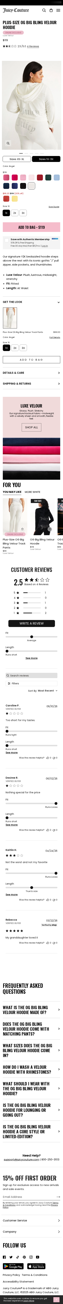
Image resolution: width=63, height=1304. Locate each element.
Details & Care (13, 373)
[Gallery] (15, 516)
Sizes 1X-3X (46, 159)
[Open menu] (58, 10)
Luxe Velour (8, 35)
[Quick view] (22, 529)
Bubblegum (6, 177)
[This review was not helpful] (54, 757)
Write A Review (32, 623)
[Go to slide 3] (31, 153)
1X (6, 213)
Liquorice (23, 185)
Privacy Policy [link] (11, 1275)
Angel (31, 185)
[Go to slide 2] (26, 153)
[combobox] (42, 691)
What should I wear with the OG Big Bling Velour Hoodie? (26, 1088)
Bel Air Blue (56, 177)
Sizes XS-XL (17, 159)
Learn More (28, 1301)
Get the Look (12, 302)
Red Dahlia (39, 177)
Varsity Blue (14, 185)
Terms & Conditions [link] (34, 1275)
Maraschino (6, 198)
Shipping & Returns (17, 383)
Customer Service (15, 1220)
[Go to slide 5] (42, 153)
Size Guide (54, 206)
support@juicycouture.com (21, 1159)
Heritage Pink (23, 177)
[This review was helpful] (48, 757)
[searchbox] (33, 675)
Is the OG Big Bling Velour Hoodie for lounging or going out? (27, 1110)
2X (14, 213)
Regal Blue (6, 185)
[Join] (55, 1197)
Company (9, 1232)
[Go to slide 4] (36, 153)
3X (23, 213)
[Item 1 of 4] (15, 516)
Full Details (55, 337)
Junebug (48, 177)
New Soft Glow (31, 177)
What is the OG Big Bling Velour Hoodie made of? (25, 1009)
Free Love (14, 177)
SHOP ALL (31, 427)
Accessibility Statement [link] (18, 1281)
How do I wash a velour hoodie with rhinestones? (27, 1069)
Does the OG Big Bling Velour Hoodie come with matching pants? (26, 1029)
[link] (4, 1257)
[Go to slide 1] (21, 153)
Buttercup (14, 198)
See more (32, 658)
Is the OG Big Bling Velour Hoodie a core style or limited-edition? (27, 1131)
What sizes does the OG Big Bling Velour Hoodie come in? (27, 1050)
